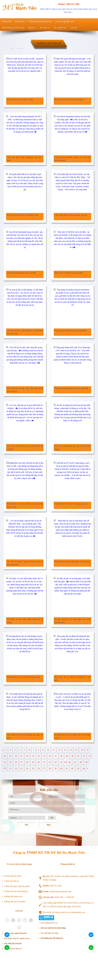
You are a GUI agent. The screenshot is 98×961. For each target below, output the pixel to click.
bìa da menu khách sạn (82, 9)
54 (27, 768)
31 (78, 756)
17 (88, 750)
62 (72, 768)
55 (33, 768)
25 (44, 756)
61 (67, 768)
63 (78, 768)
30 (72, 756)
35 (10, 762)
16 (82, 750)
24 (39, 756)
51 (10, 768)
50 (5, 768)
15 (76, 750)
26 (50, 756)
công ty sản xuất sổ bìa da (62, 9)
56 (39, 768)
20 (16, 756)
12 (59, 750)
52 (16, 768)
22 (27, 756)
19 (10, 756)
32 (84, 756)
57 (44, 768)
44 (61, 762)
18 (5, 756)
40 (39, 762)
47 (75, 762)
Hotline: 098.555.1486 (68, 4)
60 (61, 768)
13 (65, 750)
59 (55, 768)
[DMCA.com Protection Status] (46, 919)
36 (16, 762)
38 (27, 762)
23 (33, 756)
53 (22, 768)
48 (81, 762)
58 (50, 768)
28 (61, 756)
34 (5, 762)
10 (48, 750)
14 (71, 750)
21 (22, 756)
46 (69, 762)
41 (44, 762)
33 (90, 756)
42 (50, 762)
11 (54, 750)
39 (33, 762)
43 (55, 762)
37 (22, 762)
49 (86, 762)
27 (55, 756)
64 (84, 768)
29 (67, 756)
